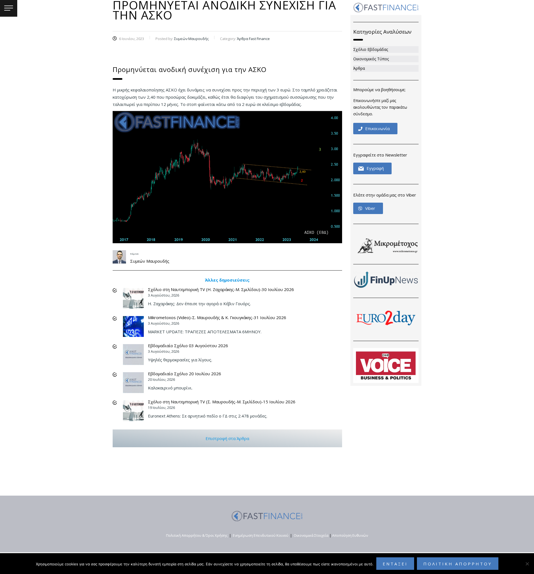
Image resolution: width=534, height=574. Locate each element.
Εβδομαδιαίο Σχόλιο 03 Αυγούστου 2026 (188, 345)
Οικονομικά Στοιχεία (311, 535)
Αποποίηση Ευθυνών (350, 535)
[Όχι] (527, 563)
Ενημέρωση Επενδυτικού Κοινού (260, 535)
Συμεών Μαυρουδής (149, 261)
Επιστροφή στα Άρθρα (227, 438)
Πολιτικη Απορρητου (457, 563)
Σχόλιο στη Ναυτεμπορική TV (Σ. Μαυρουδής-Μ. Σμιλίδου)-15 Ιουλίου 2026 (221, 401)
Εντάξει (395, 563)
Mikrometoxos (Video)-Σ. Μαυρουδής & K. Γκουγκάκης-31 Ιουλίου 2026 (217, 317)
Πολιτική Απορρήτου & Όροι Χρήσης (197, 535)
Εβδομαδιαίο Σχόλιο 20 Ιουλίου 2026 (184, 373)
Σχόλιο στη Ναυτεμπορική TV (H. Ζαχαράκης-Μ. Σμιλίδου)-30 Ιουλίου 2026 (221, 289)
